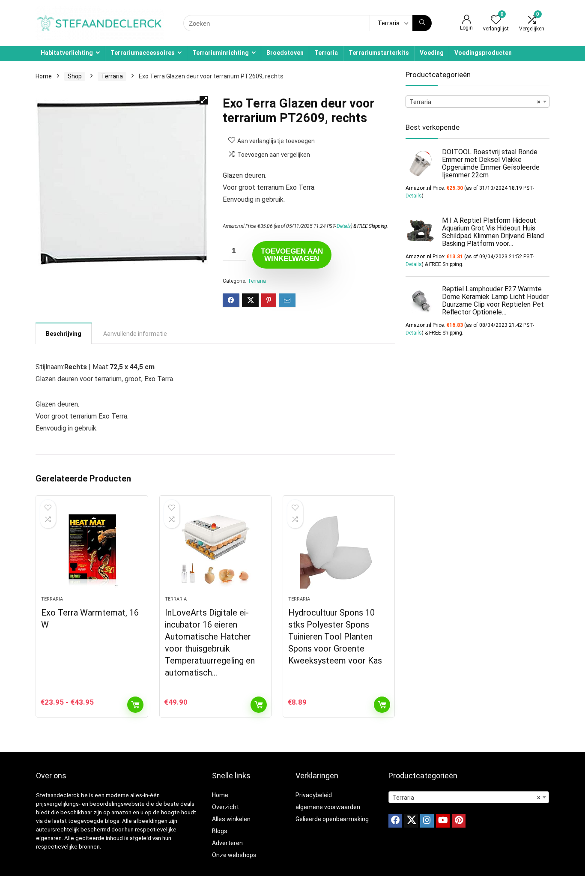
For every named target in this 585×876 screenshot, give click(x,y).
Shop (75, 76)
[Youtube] (443, 821)
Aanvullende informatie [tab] (135, 333)
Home (44, 76)
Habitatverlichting (67, 52)
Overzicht (225, 807)
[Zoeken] (422, 23)
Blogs (219, 831)
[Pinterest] (459, 821)
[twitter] (411, 821)
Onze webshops (234, 855)
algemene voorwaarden (327, 807)
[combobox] (477, 102)
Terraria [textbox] (474, 102)
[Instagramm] (427, 821)
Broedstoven (285, 52)
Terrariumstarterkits (379, 52)
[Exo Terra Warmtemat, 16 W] (91, 550)
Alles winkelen (231, 819)
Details (344, 226)
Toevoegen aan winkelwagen (292, 255)
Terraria (326, 52)
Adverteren (227, 843)
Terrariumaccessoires (142, 52)
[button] (204, 100)
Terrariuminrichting (220, 52)
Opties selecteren (135, 705)
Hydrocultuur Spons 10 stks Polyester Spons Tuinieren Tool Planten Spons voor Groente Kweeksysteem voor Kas (335, 636)
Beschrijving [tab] (63, 333)
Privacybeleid (313, 795)
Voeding (432, 52)
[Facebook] (395, 821)
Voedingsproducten (483, 52)
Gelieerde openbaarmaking (332, 819)
